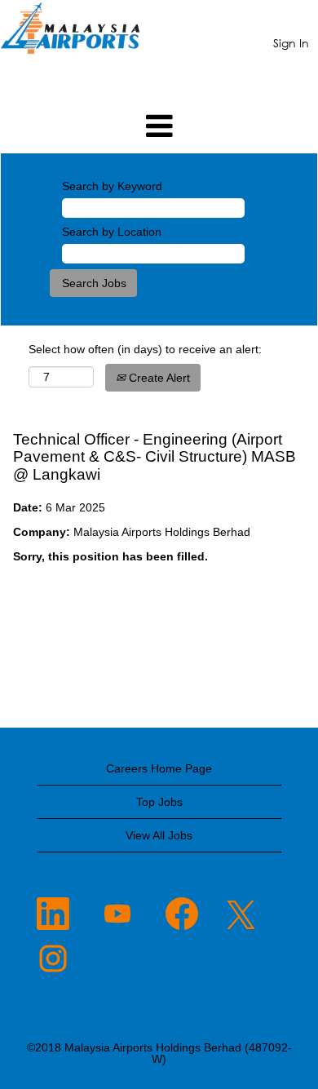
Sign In (291, 43)
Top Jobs (159, 801)
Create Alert (158, 377)
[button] (159, 126)
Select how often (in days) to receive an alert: (145, 349)
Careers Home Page (159, 768)
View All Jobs (159, 835)
